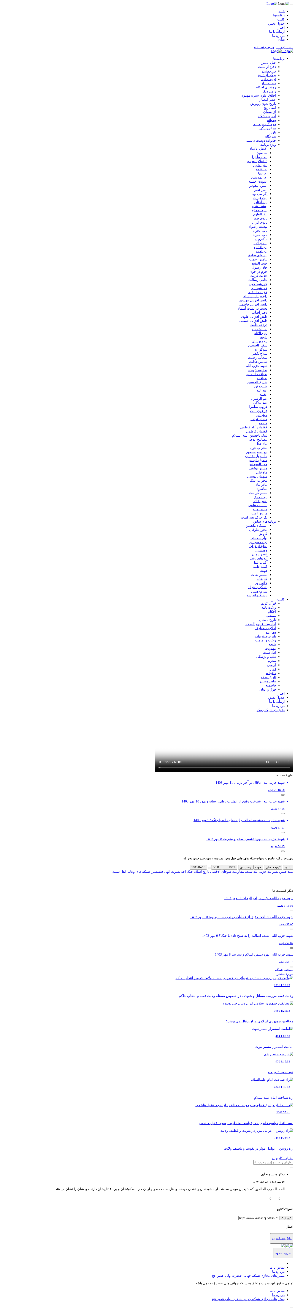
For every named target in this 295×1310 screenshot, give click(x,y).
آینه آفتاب (260, 202)
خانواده (271, 673)
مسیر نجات (259, 575)
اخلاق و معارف (265, 628)
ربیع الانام (260, 333)
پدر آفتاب (260, 247)
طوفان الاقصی (220, 871)
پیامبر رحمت (258, 259)
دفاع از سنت (267, 67)
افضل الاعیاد (258, 148)
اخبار (281, 27)
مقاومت (237, 871)
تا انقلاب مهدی (257, 161)
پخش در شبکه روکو (271, 710)
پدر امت (261, 251)
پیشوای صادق (257, 255)
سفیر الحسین (257, 345)
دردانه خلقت (258, 325)
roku (281, 39)
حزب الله (259, 871)
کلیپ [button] (281, 599)
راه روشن (269, 71)
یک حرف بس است (254, 517)
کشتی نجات (259, 419)
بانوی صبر (260, 218)
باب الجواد (260, 230)
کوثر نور (261, 415)
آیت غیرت (260, 198)
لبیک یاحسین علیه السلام (249, 435)
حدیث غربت (258, 275)
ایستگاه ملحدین (256, 525)
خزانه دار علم (257, 292)
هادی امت (260, 509)
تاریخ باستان (267, 620)
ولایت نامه (268, 607)
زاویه (263, 337)
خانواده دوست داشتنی (260, 140)
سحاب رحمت (257, 357)
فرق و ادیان (267, 689)
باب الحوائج (259, 210)
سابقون (262, 153)
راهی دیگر (269, 91)
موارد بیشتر (285, 974)
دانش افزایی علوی (254, 316)
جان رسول (259, 267)
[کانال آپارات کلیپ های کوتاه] (283, 1246)
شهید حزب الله (256, 366)
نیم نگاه (270, 136)
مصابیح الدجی (257, 439)
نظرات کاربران (282, 1158)
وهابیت (271, 632)
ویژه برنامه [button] (268, 144)
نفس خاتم (260, 501)
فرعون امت (258, 411)
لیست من (246, 867)
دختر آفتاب (259, 312)
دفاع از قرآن (258, 546)
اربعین (271, 665)
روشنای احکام (266, 87)
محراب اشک (258, 480)
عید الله (262, 390)
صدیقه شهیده (257, 370)
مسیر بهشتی (258, 468)
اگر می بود (259, 194)
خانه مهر (261, 583)
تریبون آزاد (268, 79)
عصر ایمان (259, 554)
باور (273, 132)
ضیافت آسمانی (256, 374)
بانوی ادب (260, 243)
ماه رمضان (268, 681)
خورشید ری (259, 288)
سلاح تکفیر (259, 353)
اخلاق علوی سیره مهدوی (258, 95)
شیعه (272, 644)
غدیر (273, 669)
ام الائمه (261, 169)
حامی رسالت (257, 280)
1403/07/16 (198, 867)
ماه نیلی (261, 472)
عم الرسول (259, 398)
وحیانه (271, 120)
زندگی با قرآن (257, 587)
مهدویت (270, 648)
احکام (272, 611)
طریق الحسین (257, 382)
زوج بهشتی (259, 341)
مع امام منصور (256, 452)
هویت (263, 570)
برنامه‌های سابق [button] (264, 521)
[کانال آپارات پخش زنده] (291, 1246)
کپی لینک (286, 1218)
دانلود (288, 867)
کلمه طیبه (260, 566)
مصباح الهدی (258, 460)
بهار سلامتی (259, 538)
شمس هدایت (258, 362)
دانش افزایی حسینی (253, 321)
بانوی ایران (259, 222)
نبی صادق (260, 497)
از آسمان (269, 112)
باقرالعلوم (260, 214)
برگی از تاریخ (267, 75)
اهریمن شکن (267, 116)
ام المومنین (259, 177)
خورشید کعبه (258, 284)
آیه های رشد (258, 558)
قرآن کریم (268, 603)
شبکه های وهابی (138, 871)
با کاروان (261, 239)
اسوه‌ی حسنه (257, 181)
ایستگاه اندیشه (257, 595)
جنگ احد (186, 871)
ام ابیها (262, 173)
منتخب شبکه (284, 970)
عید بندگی (260, 402)
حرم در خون (258, 271)
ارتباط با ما (277, 31)
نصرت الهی (171, 871)
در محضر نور (258, 542)
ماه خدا (262, 443)
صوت (258, 867)
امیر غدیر (260, 189)
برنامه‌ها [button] (279, 58)
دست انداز (268, 83)
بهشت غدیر (259, 206)
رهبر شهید (260, 165)
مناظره (262, 488)
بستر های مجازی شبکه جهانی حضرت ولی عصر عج (248, 1275)
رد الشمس (259, 329)
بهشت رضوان (257, 226)
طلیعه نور (260, 386)
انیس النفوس (258, 185)
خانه (282, 11)
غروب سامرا (258, 407)
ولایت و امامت (265, 640)
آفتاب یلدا (260, 562)
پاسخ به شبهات (265, 636)
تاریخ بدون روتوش (263, 103)
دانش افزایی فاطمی (253, 304)
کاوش (263, 534)
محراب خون (258, 448)
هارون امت (259, 513)
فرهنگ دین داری (264, 124)
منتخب (271, 615)
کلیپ (281, 19)
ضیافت (262, 378)
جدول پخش (276, 23)
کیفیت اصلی (273, 867)
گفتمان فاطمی (256, 431)
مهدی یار (261, 550)
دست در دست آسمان (252, 308)
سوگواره (261, 349)
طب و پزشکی (266, 656)
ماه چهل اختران (256, 456)
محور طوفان (258, 529)
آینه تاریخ (270, 108)
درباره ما (278, 36)
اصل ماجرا (259, 157)
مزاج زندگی (267, 128)
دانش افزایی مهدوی (253, 300)
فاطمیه (270, 685)
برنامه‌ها (279, 15)
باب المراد (260, 235)
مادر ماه (261, 484)
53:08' (216, 867)
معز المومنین (258, 464)
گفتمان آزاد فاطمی (253, 427)
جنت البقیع (259, 263)
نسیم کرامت (258, 493)
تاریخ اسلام (268, 677)
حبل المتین (268, 62)
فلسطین (156, 871)
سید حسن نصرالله (279, 871)
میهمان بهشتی (257, 476)
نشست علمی (257, 505)
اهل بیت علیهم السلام (260, 624)
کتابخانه (262, 579)
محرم (272, 661)
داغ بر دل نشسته (255, 296)
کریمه (263, 423)
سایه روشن (259, 591)
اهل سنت (269, 652)
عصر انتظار (268, 99)
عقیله (263, 394)
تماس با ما (277, 1267)
